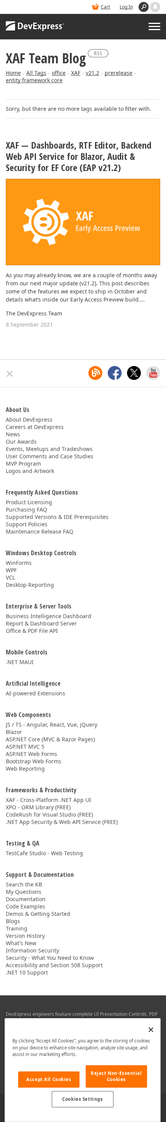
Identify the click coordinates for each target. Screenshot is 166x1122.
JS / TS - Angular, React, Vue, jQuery (51, 724)
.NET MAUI (20, 662)
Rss (98, 53)
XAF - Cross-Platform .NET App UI (48, 799)
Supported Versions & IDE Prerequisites (57, 516)
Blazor (14, 732)
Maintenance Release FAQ (39, 531)
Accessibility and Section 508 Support (54, 965)
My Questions (23, 891)
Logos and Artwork (30, 471)
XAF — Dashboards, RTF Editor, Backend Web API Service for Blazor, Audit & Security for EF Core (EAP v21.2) (78, 156)
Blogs (13, 921)
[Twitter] (134, 373)
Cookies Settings (82, 1099)
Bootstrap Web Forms (33, 761)
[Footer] (10, 373)
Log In (126, 6)
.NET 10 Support (27, 972)
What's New (21, 943)
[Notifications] (155, 7)
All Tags (36, 72)
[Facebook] (115, 373)
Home (13, 72)
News (13, 434)
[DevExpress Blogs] (95, 373)
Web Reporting (25, 768)
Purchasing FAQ (26, 509)
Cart (105, 6)
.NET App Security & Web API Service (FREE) (62, 821)
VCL (10, 577)
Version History (25, 935)
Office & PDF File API (32, 630)
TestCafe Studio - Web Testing (44, 853)
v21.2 (92, 72)
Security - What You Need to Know (50, 957)
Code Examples (25, 906)
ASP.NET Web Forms (31, 754)
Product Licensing (29, 502)
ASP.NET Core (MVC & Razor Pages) (50, 739)
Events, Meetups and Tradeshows (49, 449)
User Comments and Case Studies (49, 456)
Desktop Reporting (30, 584)
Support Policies (26, 524)
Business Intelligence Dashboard (48, 616)
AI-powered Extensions (35, 693)
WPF (11, 570)
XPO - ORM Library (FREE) (38, 807)
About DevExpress (29, 419)
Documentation (26, 899)
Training (16, 928)
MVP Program (23, 463)
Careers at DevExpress (35, 426)
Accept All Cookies (48, 1079)
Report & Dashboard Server (41, 623)
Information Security (32, 950)
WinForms (19, 562)
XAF (75, 72)
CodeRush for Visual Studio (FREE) (49, 814)
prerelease (118, 72)
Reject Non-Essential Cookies (116, 1076)
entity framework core (34, 80)
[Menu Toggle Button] (154, 26)
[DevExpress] (35, 27)
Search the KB (24, 884)
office (59, 72)
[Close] (150, 1029)
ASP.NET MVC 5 (25, 746)
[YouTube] (153, 373)
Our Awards (21, 441)
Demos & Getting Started (38, 913)
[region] (83, 1070)
